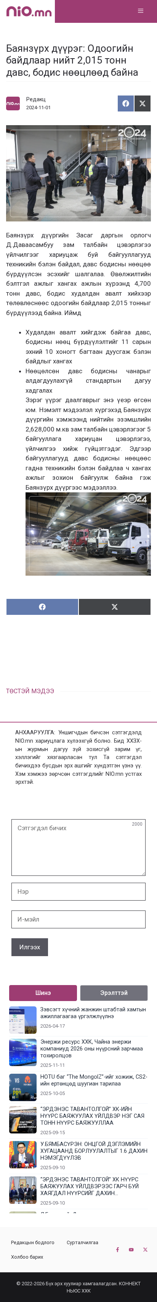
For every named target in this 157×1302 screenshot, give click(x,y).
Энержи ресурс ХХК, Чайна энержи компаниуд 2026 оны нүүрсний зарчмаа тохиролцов (91, 1049)
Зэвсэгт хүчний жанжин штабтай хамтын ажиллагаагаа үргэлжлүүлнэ (93, 1013)
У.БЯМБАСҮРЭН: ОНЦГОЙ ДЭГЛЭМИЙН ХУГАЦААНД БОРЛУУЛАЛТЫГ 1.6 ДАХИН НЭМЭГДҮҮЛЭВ (93, 1151)
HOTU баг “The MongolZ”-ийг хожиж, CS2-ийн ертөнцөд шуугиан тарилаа (93, 1080)
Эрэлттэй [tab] (114, 992)
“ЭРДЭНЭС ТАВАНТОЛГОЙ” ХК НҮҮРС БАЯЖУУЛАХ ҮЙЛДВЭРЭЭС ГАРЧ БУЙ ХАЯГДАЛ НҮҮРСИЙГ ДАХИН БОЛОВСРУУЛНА (89, 1186)
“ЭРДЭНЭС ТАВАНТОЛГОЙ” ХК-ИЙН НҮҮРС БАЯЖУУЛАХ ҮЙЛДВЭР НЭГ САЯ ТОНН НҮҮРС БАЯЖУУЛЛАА (92, 1116)
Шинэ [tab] (43, 992)
